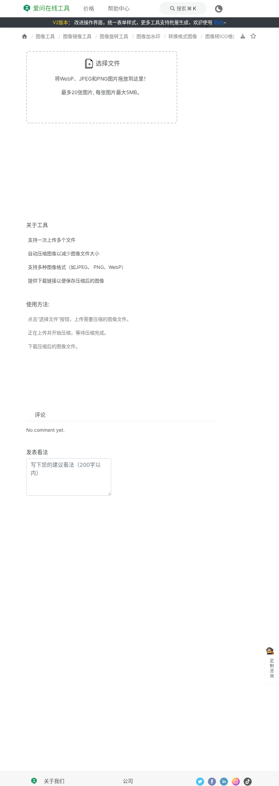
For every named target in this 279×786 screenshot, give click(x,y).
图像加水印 (148, 36)
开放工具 (174, 25)
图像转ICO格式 (221, 36)
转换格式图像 (182, 36)
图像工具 (45, 36)
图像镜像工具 (77, 36)
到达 (218, 22)
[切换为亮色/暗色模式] (219, 8)
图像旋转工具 (114, 36)
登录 (204, 25)
